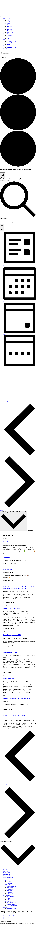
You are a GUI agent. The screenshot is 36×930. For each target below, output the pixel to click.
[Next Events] (19, 507)
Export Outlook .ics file (9, 877)
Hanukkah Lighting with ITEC (12, 635)
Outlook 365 (6, 872)
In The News (6, 33)
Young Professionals (12, 905)
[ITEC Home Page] (7, 14)
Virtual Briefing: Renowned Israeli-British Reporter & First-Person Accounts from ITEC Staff (18, 587)
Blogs (8, 36)
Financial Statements (8, 915)
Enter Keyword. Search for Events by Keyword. (13, 179)
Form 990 (6, 917)
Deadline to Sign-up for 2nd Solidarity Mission (16, 698)
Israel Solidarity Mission (10, 652)
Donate (9, 44)
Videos (8, 38)
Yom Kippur (6, 557)
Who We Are (6, 23)
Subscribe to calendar (6, 841)
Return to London (8, 678)
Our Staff (9, 30)
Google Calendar (7, 869)
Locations (9, 21)
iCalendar (5, 871)
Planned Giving (11, 42)
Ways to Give (7, 39)
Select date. (30, 530)
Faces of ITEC (10, 27)
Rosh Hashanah (7, 541)
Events (5, 45)
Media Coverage (11, 35)
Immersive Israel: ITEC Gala (11, 608)
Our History (10, 26)
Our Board (9, 29)
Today (1, 510)
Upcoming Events (11, 47)
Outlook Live (6, 874)
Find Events (4, 218)
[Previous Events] (19, 455)
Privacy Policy (7, 918)
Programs (9, 20)
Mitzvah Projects (11, 41)
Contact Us (10, 32)
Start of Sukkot (7, 569)
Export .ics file (7, 875)
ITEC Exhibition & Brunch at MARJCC (15, 715)
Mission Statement (11, 24)
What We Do (6, 18)
